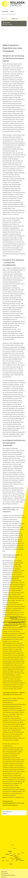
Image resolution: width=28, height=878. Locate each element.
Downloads (4, 875)
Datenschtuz (4, 873)
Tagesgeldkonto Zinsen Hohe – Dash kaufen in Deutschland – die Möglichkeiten (13, 509)
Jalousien (24, 621)
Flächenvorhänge (15, 619)
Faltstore (23, 617)
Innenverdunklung (8, 621)
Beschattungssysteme (15, 617)
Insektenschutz (17, 621)
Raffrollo (15, 623)
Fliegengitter (23, 619)
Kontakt (5, 11)
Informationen (11, 875)
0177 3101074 (13, 14)
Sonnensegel (22, 626)
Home (12, 11)
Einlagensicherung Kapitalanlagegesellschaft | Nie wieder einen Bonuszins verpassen (13, 803)
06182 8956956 (5, 14)
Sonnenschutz (7, 624)
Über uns (3, 877)
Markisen (10, 623)
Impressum (4, 871)
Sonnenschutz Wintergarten (19, 624)
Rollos (24, 623)
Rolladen (20, 623)
